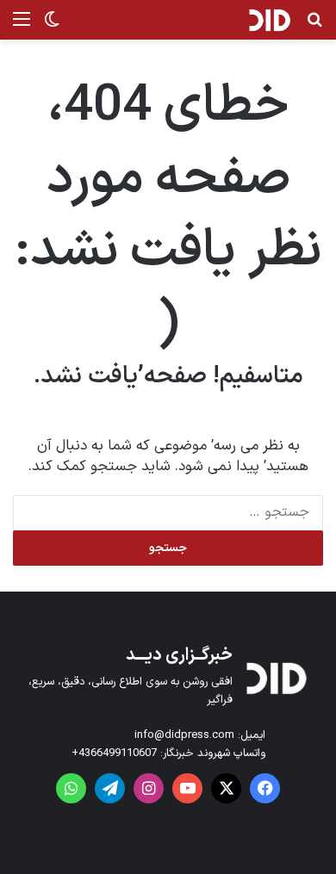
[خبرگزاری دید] (269, 20)
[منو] (21, 26)
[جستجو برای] (314, 26)
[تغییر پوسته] (51, 26)
